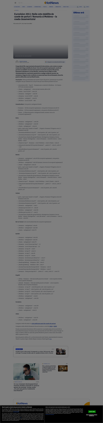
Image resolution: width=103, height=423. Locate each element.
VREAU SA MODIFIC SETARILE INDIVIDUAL (91, 415)
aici (20, 417)
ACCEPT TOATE (92, 411)
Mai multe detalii (16, 411)
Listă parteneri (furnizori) (49, 414)
